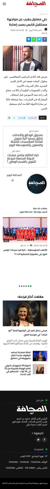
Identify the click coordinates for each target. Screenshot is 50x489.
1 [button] (30, 286)
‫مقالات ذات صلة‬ (40, 209)
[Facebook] (44, 439)
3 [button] (26, 286)
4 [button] (23, 286)
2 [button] (28, 286)
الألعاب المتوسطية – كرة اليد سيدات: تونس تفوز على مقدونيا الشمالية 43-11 (25, 252)
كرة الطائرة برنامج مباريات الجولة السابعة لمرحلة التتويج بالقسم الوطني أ (23, 156)
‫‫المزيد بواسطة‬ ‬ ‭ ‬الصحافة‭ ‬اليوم (33, 212)
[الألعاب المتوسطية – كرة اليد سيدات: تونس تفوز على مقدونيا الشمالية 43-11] (25, 230)
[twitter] (39, 40)
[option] (25, 236)
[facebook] (44, 40)
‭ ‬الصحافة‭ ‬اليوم (35, 30)
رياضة (6, 241)
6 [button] (19, 286)
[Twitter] (38, 439)
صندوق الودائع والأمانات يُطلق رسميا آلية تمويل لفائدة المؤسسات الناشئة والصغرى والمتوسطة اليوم (26, 138)
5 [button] (21, 286)
